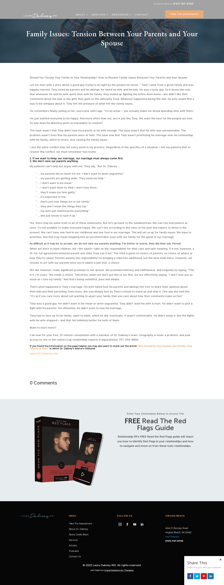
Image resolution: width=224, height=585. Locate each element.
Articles (73, 545)
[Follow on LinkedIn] (142, 524)
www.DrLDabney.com (44, 353)
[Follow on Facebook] (127, 524)
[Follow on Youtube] (135, 524)
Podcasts (74, 551)
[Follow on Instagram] (120, 524)
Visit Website (172, 536)
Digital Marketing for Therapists (119, 570)
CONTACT (142, 15)
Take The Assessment (184, 14)
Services (98, 15)
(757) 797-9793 (183, 3)
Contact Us (75, 556)
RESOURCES (120, 15)
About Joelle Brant (79, 534)
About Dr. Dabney (78, 529)
